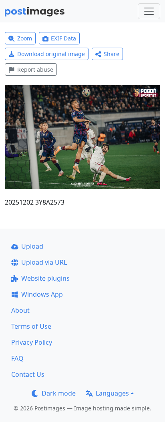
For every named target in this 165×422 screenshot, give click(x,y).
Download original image (51, 54)
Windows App (42, 294)
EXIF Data (63, 38)
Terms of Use (31, 326)
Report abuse (35, 69)
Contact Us (27, 374)
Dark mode (59, 393)
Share (111, 54)
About (20, 310)
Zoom (24, 38)
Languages (112, 393)
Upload (32, 246)
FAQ (17, 358)
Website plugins (45, 278)
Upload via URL (44, 262)
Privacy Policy (31, 342)
